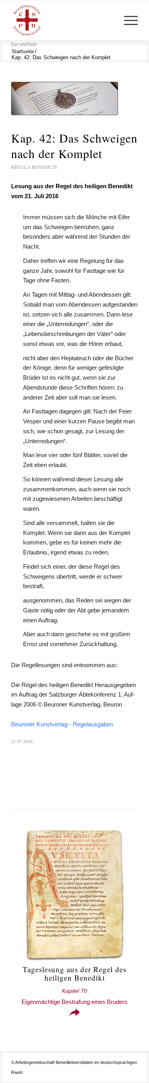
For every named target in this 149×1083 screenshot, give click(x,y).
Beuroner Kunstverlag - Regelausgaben (62, 724)
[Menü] (127, 20)
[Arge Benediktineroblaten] (61, 20)
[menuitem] (127, 20)
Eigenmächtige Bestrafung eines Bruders (74, 996)
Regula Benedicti (34, 167)
